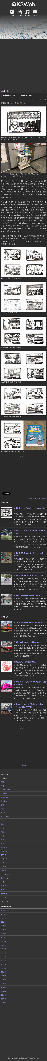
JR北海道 (4, 863)
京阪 (2, 832)
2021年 (3, 930)
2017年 (3, 945)
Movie (35, 13)
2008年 (3, 980)
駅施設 (44, 498)
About (12, 13)
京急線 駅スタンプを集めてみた (25, 662)
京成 (31, 498)
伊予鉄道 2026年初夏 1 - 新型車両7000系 (28, 622)
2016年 (3, 949)
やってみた (38, 498)
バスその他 (5, 901)
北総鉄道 (4, 793)
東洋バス (4, 886)
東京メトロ (5, 816)
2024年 (3, 918)
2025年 (3, 914)
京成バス (4, 890)
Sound (27, 13)
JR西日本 (4, 859)
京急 (2, 786)
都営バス (4, 893)
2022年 (3, 926)
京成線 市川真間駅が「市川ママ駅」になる (29, 575)
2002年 (3, 1003)
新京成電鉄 (5, 797)
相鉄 (2, 824)
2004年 (3, 995)
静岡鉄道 (4, 847)
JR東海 (3, 855)
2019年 (3, 937)
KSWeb (23, 4)
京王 (2, 809)
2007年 (3, 983)
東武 (2, 820)
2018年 (3, 941)
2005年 (3, 991)
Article (19, 13)
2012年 (3, 964)
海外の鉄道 (5, 874)
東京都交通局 (5, 790)
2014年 (3, 956)
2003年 (3, 999)
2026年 (3, 910)
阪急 (2, 839)
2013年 (3, 960)
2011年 (3, 968)
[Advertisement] (23, 64)
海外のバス (5, 897)
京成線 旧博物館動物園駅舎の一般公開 (27, 595)
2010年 (3, 972)
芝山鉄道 (4, 801)
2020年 (3, 933)
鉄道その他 (5, 878)
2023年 (3, 922)
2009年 (3, 976)
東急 (2, 805)
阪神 (2, 843)
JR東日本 (4, 851)
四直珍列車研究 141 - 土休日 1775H (26, 642)
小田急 (3, 813)
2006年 (3, 987)
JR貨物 (3, 870)
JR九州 (3, 866)
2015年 (3, 953)
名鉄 (2, 828)
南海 (2, 836)
